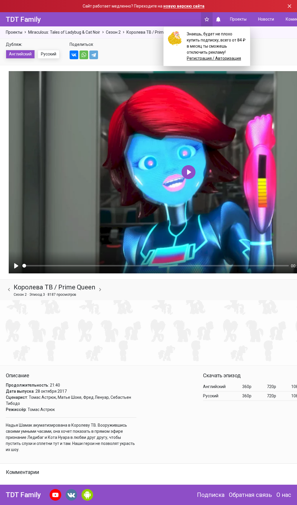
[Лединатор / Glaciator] (100, 290)
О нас (283, 494)
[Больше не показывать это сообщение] (289, 6)
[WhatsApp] (83, 54)
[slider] (155, 265)
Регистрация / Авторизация (214, 58)
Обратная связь (250, 494)
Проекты (238, 19)
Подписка (210, 494)
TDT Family (23, 19)
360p (246, 386)
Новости (266, 19)
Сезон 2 (113, 32)
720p (271, 386)
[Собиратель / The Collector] (9, 290)
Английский (20, 54)
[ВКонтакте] (74, 54)
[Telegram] (93, 54)
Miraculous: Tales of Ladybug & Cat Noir (64, 32)
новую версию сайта (183, 6)
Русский (48, 54)
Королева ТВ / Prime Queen (152, 32)
